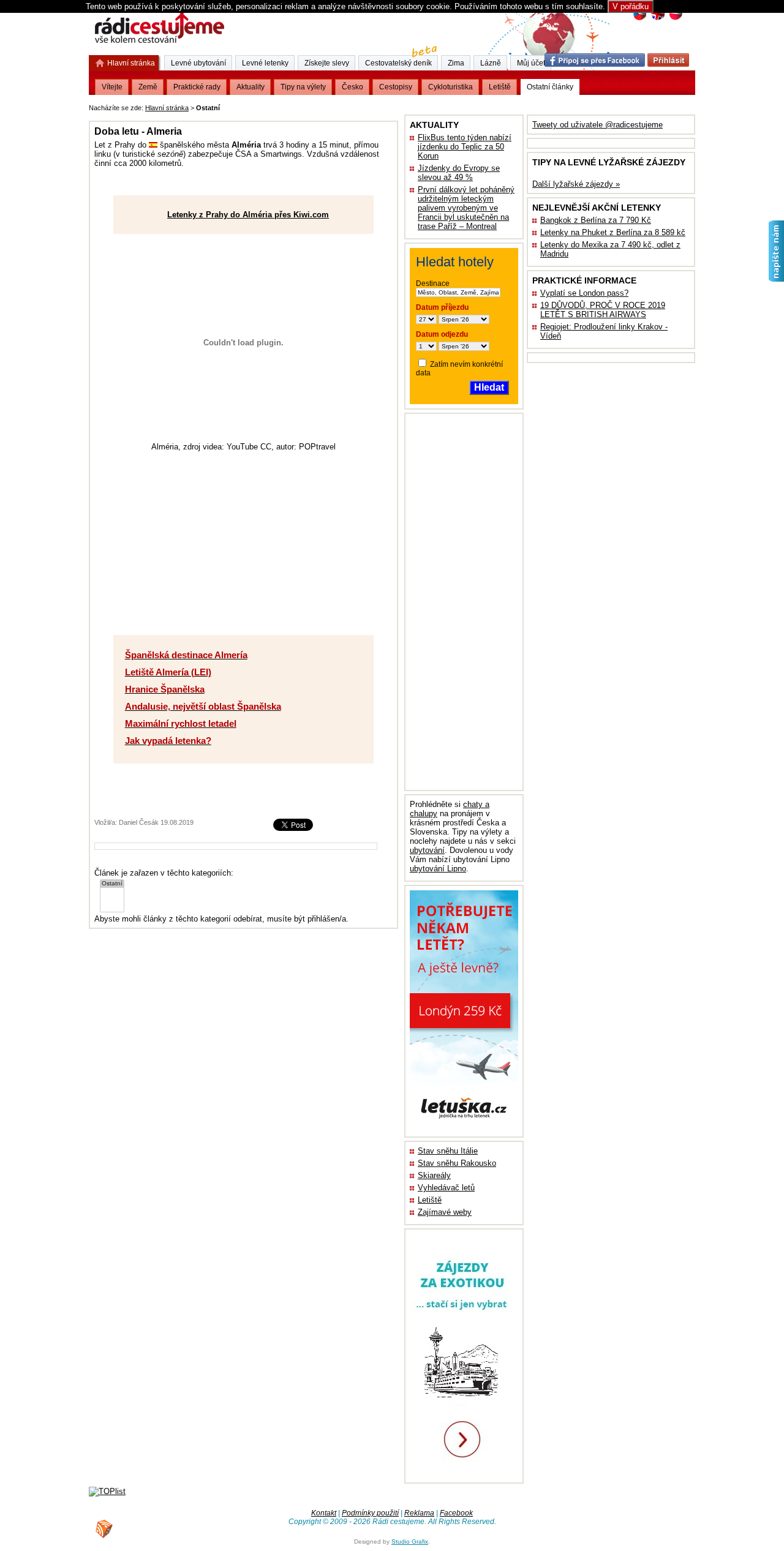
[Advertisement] (374, 105)
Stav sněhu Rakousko (457, 1163)
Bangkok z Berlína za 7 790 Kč (595, 220)
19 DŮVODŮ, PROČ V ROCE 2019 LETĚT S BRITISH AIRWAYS (602, 310)
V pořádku (630, 6)
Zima (456, 63)
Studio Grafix (409, 1541)
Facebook (456, 1513)
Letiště (430, 1199)
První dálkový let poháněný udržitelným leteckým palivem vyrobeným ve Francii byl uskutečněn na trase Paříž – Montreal (466, 208)
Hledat (489, 387)
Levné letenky (265, 63)
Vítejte (112, 87)
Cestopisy (395, 87)
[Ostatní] (112, 884)
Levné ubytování (198, 63)
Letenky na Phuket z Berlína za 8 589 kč (612, 232)
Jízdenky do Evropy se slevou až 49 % (459, 172)
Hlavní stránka (167, 107)
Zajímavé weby (445, 1212)
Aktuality (250, 87)
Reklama (419, 1513)
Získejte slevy (326, 63)
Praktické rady (197, 87)
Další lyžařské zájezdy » (576, 184)
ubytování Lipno (438, 868)
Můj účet (531, 63)
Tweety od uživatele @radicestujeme (597, 124)
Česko (352, 87)
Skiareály (434, 1175)
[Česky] (639, 18)
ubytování (427, 850)
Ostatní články (550, 87)
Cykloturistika (450, 87)
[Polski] (675, 18)
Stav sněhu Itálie (448, 1150)
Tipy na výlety (303, 87)
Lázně (490, 63)
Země (147, 87)
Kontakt (323, 1513)
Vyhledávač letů (446, 1187)
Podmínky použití (370, 1513)
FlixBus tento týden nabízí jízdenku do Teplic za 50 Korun (464, 146)
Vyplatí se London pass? (584, 293)
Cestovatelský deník (398, 63)
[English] (657, 18)
